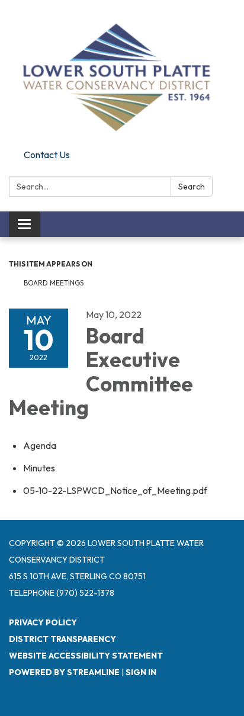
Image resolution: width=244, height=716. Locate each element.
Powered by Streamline (64, 672)
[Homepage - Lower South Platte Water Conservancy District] (122, 72)
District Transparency (62, 639)
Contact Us (47, 154)
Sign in (141, 672)
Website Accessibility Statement (86, 655)
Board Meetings (54, 282)
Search (191, 186)
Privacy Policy (43, 622)
